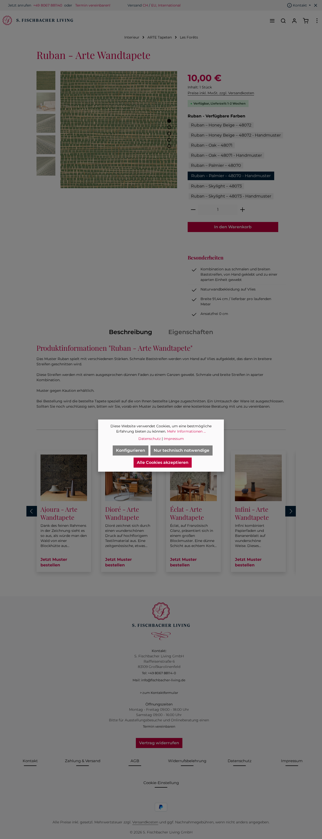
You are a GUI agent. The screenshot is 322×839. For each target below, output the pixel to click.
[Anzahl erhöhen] (242, 209)
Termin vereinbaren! (92, 5)
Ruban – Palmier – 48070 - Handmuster (231, 175)
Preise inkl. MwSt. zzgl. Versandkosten (221, 93)
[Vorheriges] (31, 511)
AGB (135, 760)
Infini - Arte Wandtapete (252, 513)
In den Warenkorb (233, 226)
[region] (107, 129)
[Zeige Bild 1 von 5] (169, 121)
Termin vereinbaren (159, 726)
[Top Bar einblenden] (317, 21)
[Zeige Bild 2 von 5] (169, 127)
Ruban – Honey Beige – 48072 (221, 125)
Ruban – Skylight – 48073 (216, 186)
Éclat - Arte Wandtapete (187, 513)
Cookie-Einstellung (161, 782)
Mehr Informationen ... (186, 431)
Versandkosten (145, 822)
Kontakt (30, 760)
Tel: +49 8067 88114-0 (159, 673)
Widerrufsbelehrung (187, 760)
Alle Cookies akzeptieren (162, 462)
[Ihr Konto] (294, 21)
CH (145, 5)
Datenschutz (240, 760)
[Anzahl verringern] (193, 209)
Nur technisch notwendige (181, 450)
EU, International (166, 5)
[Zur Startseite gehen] (37, 20)
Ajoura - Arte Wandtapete (59, 513)
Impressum (292, 760)
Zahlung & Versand (82, 760)
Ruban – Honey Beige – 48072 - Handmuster (236, 135)
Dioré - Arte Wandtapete (122, 513)
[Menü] (272, 21)
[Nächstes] (290, 511)
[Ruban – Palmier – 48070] (118, 129)
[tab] (130, 332)
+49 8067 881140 (47, 5)
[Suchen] (283, 21)
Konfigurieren (130, 450)
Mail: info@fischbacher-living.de (159, 680)
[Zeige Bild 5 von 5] (169, 146)
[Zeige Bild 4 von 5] (169, 140)
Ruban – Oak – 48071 (211, 145)
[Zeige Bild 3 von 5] (169, 134)
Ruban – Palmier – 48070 (216, 165)
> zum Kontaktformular (159, 693)
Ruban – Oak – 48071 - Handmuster (226, 155)
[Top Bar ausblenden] (315, 5)
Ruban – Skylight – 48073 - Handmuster (231, 196)
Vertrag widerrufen (159, 742)
